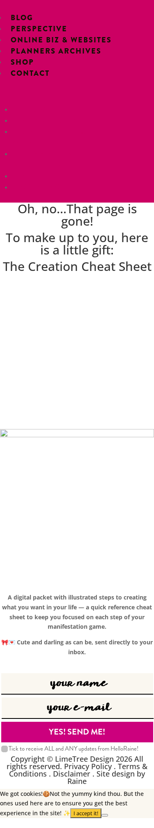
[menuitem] (22, 17)
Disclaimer (71, 774)
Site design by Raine (106, 777)
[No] (104, 815)
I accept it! (86, 813)
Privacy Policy (88, 766)
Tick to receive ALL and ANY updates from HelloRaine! (73, 749)
